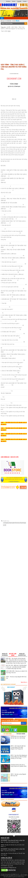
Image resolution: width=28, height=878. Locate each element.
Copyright (19, 1)
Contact (24, 1)
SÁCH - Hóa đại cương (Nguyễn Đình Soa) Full (18, 774)
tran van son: (4, 853)
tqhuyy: (3, 845)
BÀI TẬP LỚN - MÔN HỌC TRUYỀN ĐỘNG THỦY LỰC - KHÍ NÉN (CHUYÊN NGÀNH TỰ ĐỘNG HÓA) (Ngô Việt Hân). (16, 667)
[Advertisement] (14, 48)
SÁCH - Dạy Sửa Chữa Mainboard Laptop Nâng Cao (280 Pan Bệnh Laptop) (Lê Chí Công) (19, 757)
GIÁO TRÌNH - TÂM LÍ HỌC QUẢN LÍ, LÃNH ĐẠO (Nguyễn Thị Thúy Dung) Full (13, 67)
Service (13, 1)
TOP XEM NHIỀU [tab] (7, 734)
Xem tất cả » (24, 682)
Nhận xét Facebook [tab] (5, 654)
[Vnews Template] (14, 6)
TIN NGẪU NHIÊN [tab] (20, 734)
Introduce (8, 1)
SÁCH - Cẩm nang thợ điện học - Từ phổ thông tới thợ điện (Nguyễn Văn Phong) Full (18, 747)
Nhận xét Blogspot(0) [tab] (22, 654)
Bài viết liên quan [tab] (12, 654)
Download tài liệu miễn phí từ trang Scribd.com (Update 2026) (18, 765)
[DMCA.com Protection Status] (8, 870)
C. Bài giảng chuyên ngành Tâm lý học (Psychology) (14, 522)
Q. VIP (8, 27)
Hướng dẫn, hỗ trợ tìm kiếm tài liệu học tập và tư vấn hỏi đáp (18, 737)
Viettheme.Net (5, 875)
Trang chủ (3, 27)
